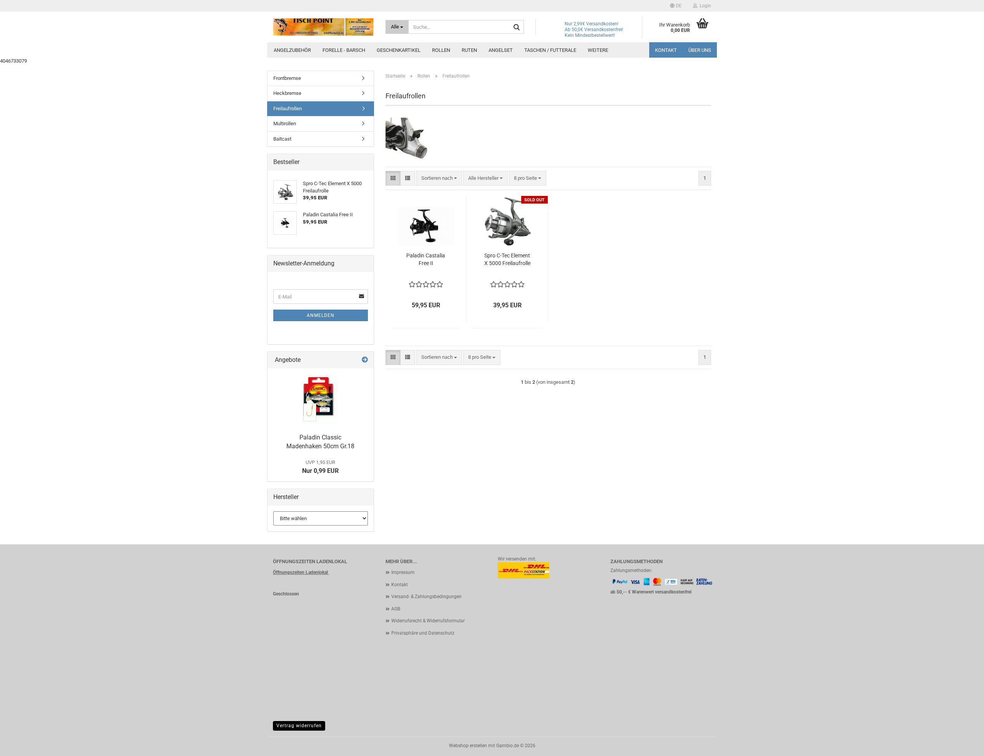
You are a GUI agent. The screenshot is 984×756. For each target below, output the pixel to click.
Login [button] (704, 5)
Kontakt (666, 50)
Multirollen (284, 123)
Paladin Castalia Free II (425, 259)
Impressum (403, 572)
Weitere (598, 50)
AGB (395, 609)
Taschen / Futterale (550, 50)
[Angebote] (365, 360)
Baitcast (282, 139)
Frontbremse (287, 78)
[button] (675, 6)
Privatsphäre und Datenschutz (422, 633)
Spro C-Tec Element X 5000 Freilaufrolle (507, 259)
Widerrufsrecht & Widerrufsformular (428, 620)
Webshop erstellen (468, 745)
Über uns (699, 50)
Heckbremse (287, 93)
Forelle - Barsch (343, 50)
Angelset (501, 50)
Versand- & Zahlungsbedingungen (426, 596)
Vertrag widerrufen (299, 725)
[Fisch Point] (323, 27)
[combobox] (439, 178)
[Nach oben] (962, 744)
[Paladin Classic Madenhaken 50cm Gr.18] (320, 399)
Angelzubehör (292, 50)
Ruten (469, 50)
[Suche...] (516, 27)
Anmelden (320, 315)
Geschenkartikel (399, 50)
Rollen (441, 50)
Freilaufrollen (287, 108)
